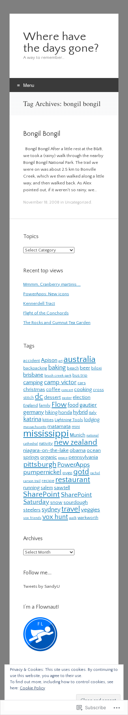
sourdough (75, 502)
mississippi (46, 433)
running (31, 488)
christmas (34, 389)
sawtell (62, 488)
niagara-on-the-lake (46, 450)
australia (79, 359)
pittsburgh (39, 464)
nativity (46, 443)
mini (76, 426)
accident (31, 360)
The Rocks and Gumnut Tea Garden (56, 322)
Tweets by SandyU (41, 586)
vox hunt (55, 517)
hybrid (80, 412)
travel (70, 509)
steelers (32, 510)
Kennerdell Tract (39, 303)
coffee (53, 389)
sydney (51, 509)
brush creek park (57, 376)
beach (73, 368)
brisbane (33, 375)
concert (67, 390)
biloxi (96, 368)
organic (48, 457)
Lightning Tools (69, 419)
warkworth (87, 517)
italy (93, 412)
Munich (77, 435)
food (73, 405)
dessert (52, 397)
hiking (51, 412)
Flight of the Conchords (46, 313)
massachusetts (34, 427)
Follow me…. (37, 573)
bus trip (79, 375)
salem (47, 488)
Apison (49, 360)
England (30, 405)
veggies (90, 509)
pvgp (67, 472)
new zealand (75, 442)
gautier (88, 405)
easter (67, 398)
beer (85, 368)
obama (78, 450)
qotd (81, 472)
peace (63, 458)
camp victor (60, 382)
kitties (48, 419)
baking (57, 367)
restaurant (72, 480)
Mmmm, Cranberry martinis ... (52, 284)
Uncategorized (78, 202)
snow (56, 502)
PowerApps (73, 464)
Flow (59, 405)
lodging (91, 419)
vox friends (32, 518)
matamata (59, 426)
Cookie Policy (32, 688)
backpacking (35, 368)
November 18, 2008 (41, 202)
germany (33, 412)
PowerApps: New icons (46, 293)
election (81, 397)
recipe (48, 480)
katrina (32, 419)
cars (81, 382)
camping (33, 382)
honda (65, 412)
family (45, 405)
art (60, 361)
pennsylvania (83, 457)
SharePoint (41, 494)
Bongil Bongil (41, 134)
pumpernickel (42, 472)
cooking (83, 389)
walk (72, 518)
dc (39, 396)
